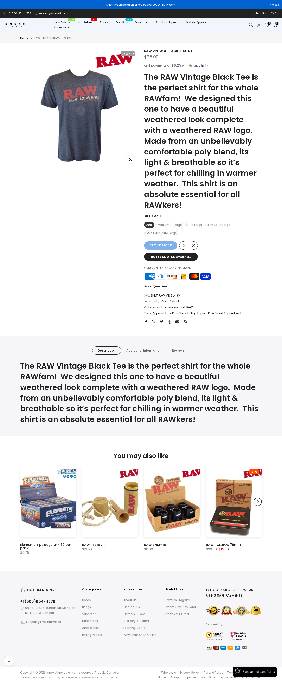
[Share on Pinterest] (162, 322)
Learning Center (135, 628)
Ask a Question (155, 286)
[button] (203, 65)
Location (261, 13)
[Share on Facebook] (146, 322)
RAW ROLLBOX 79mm (223, 544)
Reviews (178, 350)
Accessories (62, 27)
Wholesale (168, 673)
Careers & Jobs (134, 614)
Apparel (158, 313)
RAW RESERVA (93, 544)
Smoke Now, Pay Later (180, 607)
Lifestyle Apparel (195, 22)
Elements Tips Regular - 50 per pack (45, 546)
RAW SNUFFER (155, 544)
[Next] (258, 502)
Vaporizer (142, 22)
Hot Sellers (87, 22)
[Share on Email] (177, 322)
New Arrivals (64, 22)
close (8, 5)
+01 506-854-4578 (19, 13)
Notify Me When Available (171, 257)
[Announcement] (141, 4)
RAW (189, 307)
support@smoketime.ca (54, 13)
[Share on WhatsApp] (185, 322)
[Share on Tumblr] (169, 322)
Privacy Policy (190, 673)
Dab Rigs (123, 22)
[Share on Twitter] (154, 322)
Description (107, 350)
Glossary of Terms (136, 621)
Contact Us (131, 607)
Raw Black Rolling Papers (189, 313)
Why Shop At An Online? (140, 635)
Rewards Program (177, 600)
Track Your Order (177, 614)
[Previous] (24, 502)
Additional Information (143, 350)
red (238, 313)
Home (24, 38)
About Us (129, 600)
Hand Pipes (90, 621)
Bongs (104, 22)
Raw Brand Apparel (221, 313)
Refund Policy (213, 673)
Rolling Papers (92, 635)
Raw (168, 313)
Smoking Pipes (166, 22)
